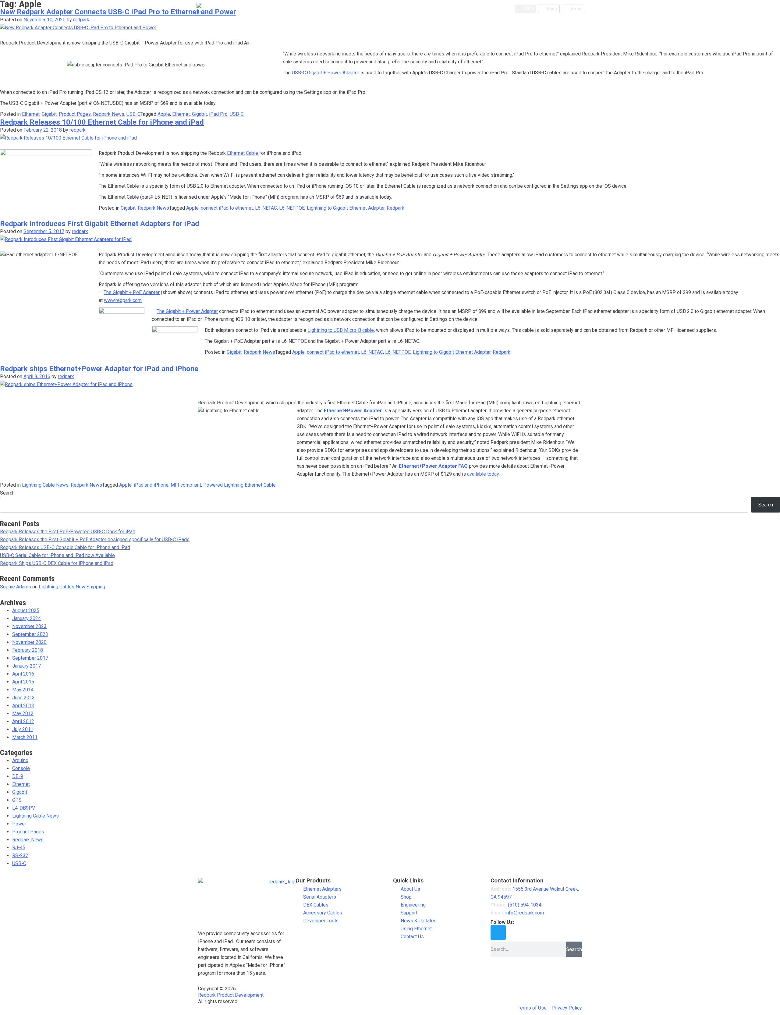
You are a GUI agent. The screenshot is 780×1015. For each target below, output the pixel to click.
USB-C (133, 114)
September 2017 (30, 658)
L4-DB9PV (23, 808)
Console (21, 768)
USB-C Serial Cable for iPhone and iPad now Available (57, 555)
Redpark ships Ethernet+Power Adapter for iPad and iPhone (99, 368)
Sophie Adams (15, 587)
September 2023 (30, 634)
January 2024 (26, 618)
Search (7, 493)
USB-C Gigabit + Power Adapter (325, 73)
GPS (17, 800)
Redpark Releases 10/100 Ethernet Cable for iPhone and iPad (102, 122)
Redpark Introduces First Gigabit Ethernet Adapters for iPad (99, 223)
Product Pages (75, 114)
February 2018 (27, 650)
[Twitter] (498, 932)
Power (19, 824)
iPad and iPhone (151, 485)
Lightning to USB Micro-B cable (340, 330)
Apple (164, 114)
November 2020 (29, 642)
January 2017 (26, 666)
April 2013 (23, 705)
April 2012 (23, 721)
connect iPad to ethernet (227, 208)
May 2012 (23, 713)
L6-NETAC (266, 208)
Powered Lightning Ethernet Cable (239, 485)
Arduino (20, 760)
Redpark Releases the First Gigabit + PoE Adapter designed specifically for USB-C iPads (95, 539)
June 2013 (23, 698)
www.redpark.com (123, 300)
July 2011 (22, 729)
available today (483, 474)
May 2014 (23, 690)
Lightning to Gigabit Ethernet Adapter (346, 208)
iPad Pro (218, 114)
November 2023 (29, 626)
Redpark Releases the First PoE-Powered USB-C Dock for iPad (67, 531)
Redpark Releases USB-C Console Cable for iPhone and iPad (65, 547)
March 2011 (24, 737)
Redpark (395, 208)
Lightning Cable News (45, 485)
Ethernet (31, 114)
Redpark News (108, 114)
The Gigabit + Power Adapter (187, 311)
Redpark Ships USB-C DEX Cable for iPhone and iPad (56, 563)
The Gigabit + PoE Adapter (132, 292)
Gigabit (49, 114)
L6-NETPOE (292, 208)
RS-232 (20, 855)
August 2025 (25, 610)
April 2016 (23, 674)
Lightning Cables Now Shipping (72, 587)
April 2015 (23, 682)
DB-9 (17, 776)
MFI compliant (186, 485)
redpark (81, 20)
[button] (526, 8)
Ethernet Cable (243, 153)
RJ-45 (18, 847)
